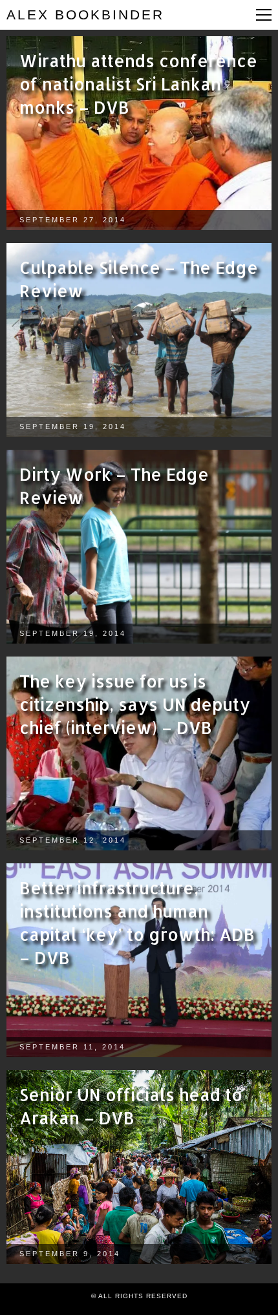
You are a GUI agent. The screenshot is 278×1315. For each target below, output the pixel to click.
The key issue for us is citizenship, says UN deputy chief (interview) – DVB (134, 704)
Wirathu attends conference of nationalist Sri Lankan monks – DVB (138, 84)
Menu (264, 14)
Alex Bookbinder (85, 14)
